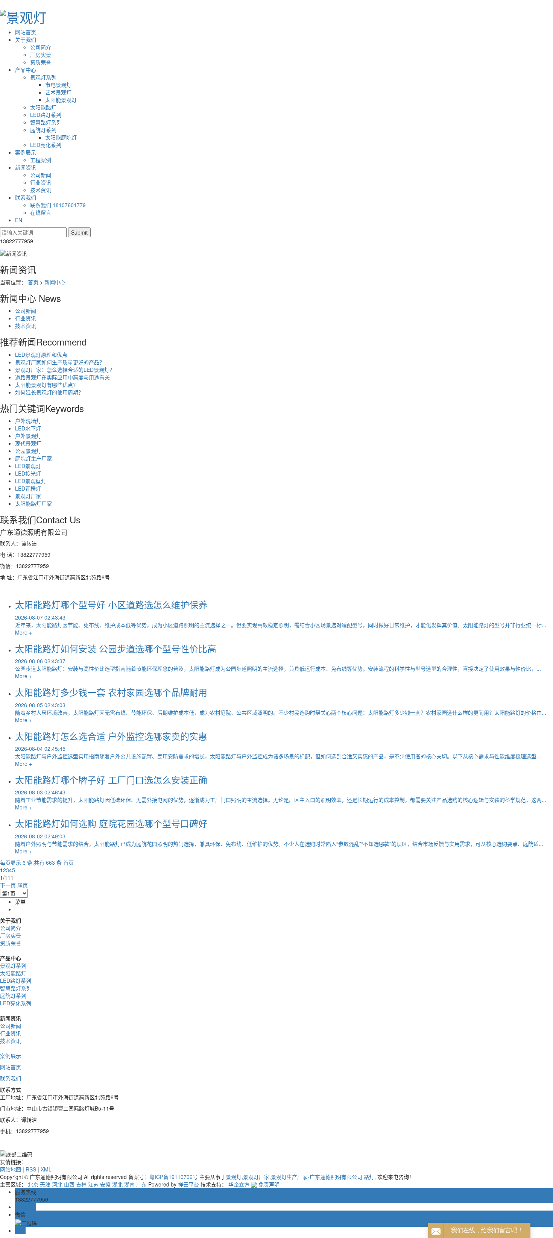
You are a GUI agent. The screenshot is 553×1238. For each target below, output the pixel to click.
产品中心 (25, 69)
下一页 (8, 885)
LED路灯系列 (45, 114)
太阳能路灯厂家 (33, 503)
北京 (33, 1184)
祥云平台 (188, 1184)
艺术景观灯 (58, 92)
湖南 (129, 1184)
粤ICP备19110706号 (173, 1176)
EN (18, 220)
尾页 (22, 885)
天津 (45, 1184)
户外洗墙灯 (28, 420)
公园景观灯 (28, 451)
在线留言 (40, 212)
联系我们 (25, 197)
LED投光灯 (28, 473)
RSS (31, 1169)
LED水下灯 (28, 428)
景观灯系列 (43, 77)
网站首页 (25, 32)
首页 (33, 282)
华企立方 (238, 1184)
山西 (69, 1184)
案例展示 (25, 152)
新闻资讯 (25, 167)
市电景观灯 (58, 84)
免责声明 (269, 1184)
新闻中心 (54, 282)
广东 (141, 1184)
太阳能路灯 (43, 107)
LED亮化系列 (45, 144)
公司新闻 (40, 175)
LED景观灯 (28, 466)
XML (46, 1169)
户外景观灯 (28, 435)
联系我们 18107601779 (58, 205)
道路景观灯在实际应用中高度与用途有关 (62, 377)
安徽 (105, 1184)
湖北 (117, 1184)
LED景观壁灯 (30, 481)
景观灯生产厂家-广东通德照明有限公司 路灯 (322, 1176)
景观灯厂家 (28, 496)
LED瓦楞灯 (28, 488)
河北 (57, 1184)
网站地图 (10, 1169)
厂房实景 (40, 54)
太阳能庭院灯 (61, 137)
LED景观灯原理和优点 (41, 354)
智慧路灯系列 (46, 122)
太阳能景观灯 (61, 99)
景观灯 (234, 1176)
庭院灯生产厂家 (33, 458)
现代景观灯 (28, 443)
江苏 (93, 1184)
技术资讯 (40, 190)
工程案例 (40, 160)
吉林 (81, 1184)
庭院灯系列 (43, 129)
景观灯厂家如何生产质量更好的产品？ (60, 362)
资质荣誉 (40, 62)
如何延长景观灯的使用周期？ (49, 392)
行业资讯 (40, 182)
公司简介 (40, 47)
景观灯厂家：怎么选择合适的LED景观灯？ (65, 369)
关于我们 (25, 39)
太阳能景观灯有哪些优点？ (46, 384)
